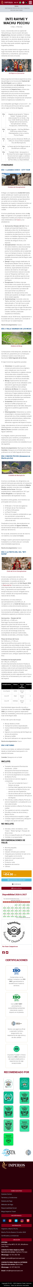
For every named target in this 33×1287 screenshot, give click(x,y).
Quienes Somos (6, 1194)
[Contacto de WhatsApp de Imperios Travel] (20, 2)
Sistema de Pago (6, 1201)
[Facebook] (4, 1220)
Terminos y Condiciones (9, 1198)
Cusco (19, 220)
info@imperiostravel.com (14, 1271)
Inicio (16, 6)
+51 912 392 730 (14, 1255)
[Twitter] (16, 1220)
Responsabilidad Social (9, 1208)
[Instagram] (22, 1220)
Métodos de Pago (7, 1204)
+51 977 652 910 (14, 1267)
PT (17, 2)
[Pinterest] (28, 1220)
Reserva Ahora (17, 888)
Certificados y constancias (10, 1236)
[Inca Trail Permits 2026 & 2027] (16, 908)
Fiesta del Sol (7, 585)
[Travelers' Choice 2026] (16, 932)
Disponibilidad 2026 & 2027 (17, 880)
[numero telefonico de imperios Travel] (26, 2)
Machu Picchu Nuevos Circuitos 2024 (13, 1232)
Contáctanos (17, 884)
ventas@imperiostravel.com (15, 1258)
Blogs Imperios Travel (8, 1211)
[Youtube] (10, 1220)
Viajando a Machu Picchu (9, 1229)
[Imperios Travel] (16, 1167)
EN (15, 2)
